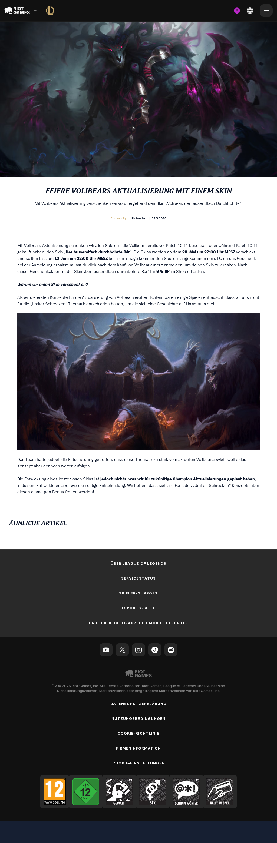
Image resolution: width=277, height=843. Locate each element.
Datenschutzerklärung (138, 703)
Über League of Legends (138, 563)
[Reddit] (171, 650)
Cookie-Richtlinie (138, 733)
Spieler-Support (138, 593)
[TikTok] (154, 650)
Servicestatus (138, 578)
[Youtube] (106, 650)
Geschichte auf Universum (181, 303)
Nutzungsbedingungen (138, 718)
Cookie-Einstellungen (138, 763)
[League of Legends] (50, 10)
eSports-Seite (138, 608)
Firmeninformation (138, 748)
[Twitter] (122, 650)
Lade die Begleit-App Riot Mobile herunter (138, 623)
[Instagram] (138, 650)
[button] (118, 218)
